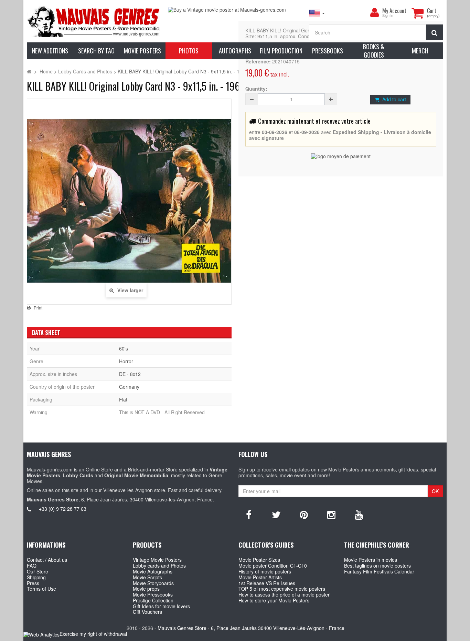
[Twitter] (276, 514)
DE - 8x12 (130, 373)
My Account (394, 10)
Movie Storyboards (153, 583)
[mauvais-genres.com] (94, 21)
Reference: (258, 61)
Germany (129, 386)
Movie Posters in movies (370, 559)
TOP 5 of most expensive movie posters (281, 588)
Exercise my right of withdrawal (93, 633)
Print (38, 307)
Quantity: (256, 89)
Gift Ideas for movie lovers (161, 606)
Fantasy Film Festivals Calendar (379, 571)
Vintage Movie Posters (157, 559)
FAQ (31, 565)
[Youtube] (359, 514)
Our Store (37, 571)
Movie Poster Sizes (259, 559)
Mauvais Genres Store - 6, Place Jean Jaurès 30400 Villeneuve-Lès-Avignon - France (251, 627)
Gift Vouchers (147, 611)
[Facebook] (248, 514)
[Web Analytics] (41, 634)
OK (435, 491)
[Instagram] (331, 514)
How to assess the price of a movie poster (284, 594)
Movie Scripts (147, 577)
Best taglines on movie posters (377, 565)
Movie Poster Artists (260, 577)
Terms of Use (41, 588)
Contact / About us (47, 559)
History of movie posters (264, 571)
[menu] (374, 12)
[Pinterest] (303, 514)
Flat (123, 399)
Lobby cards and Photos (159, 565)
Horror (126, 361)
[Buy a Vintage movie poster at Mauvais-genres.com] (235, 10)
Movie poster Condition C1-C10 (272, 565)
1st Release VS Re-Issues (266, 583)
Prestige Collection (153, 600)
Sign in (387, 15)
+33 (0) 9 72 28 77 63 (62, 508)
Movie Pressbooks (153, 594)
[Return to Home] (29, 71)
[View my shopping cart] (418, 13)
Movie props (146, 588)
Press (33, 583)
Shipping (36, 577)
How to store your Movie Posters (273, 600)
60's (123, 348)
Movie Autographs (152, 571)
